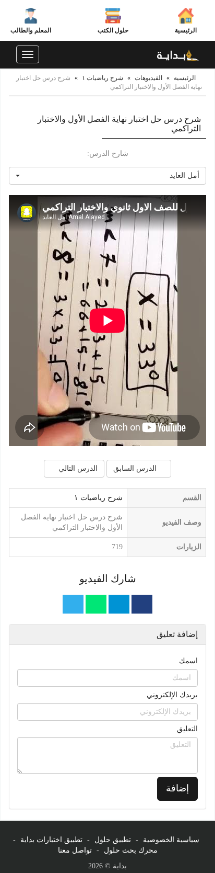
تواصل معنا (75, 850)
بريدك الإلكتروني (172, 695)
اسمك (188, 661)
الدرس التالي (77, 468)
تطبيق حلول (112, 840)
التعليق (187, 729)
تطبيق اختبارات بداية (51, 840)
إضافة (177, 788)
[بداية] (178, 54)
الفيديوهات (148, 78)
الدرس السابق (136, 468)
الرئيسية (186, 30)
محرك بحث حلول (131, 850)
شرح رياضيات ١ (102, 78)
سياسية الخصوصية (171, 840)
